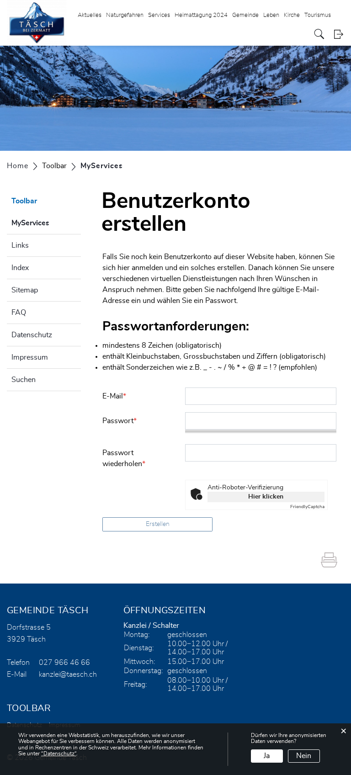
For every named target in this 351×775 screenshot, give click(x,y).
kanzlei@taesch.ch (68, 674)
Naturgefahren (125, 15)
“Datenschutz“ (58, 753)
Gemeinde (245, 15)
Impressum (29, 357)
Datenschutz (31, 335)
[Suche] (319, 34)
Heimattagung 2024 (201, 15)
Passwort (119, 421)
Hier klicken (265, 497)
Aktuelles (89, 15)
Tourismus (317, 15)
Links (20, 245)
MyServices (46, 223)
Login (338, 34)
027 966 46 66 (64, 662)
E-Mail (114, 396)
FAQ (18, 312)
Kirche (292, 15)
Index (20, 267)
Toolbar (24, 201)
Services (159, 15)
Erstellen (158, 524)
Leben (271, 15)
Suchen (23, 379)
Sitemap (24, 290)
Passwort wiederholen (123, 458)
